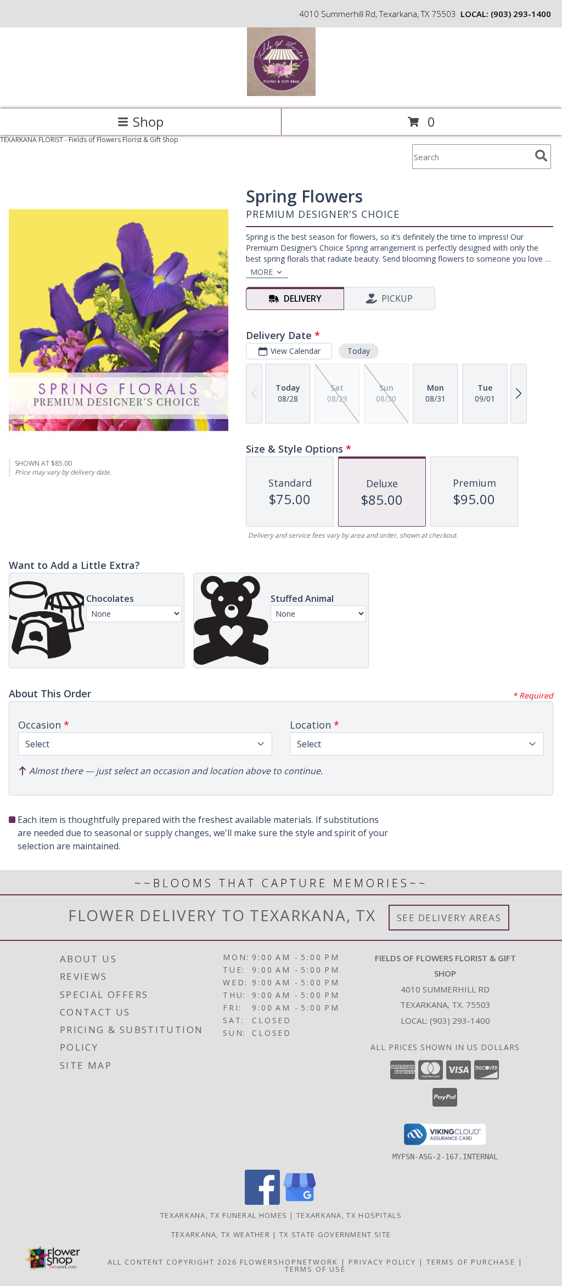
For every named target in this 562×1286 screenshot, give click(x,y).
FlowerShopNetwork (289, 1262)
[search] (541, 155)
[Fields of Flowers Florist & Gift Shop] (281, 93)
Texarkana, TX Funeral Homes (223, 1215)
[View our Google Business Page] (299, 1202)
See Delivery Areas (449, 917)
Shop (148, 121)
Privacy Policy (382, 1262)
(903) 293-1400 (521, 13)
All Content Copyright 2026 (172, 1262)
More (261, 272)
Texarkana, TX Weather (220, 1234)
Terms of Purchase (470, 1262)
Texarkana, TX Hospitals (349, 1215)
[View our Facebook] (262, 1202)
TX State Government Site (335, 1234)
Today (358, 351)
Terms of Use (315, 1269)
